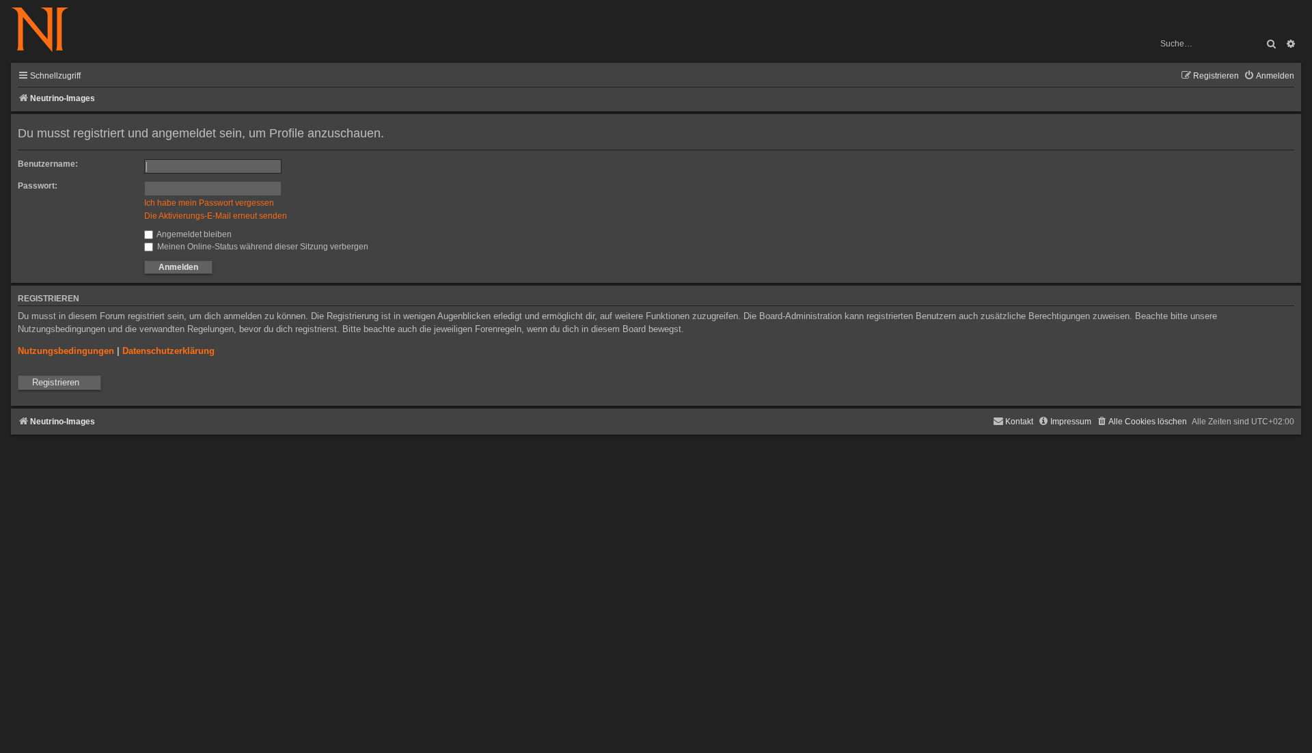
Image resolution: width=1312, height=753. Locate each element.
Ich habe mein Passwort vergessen (209, 203)
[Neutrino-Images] (47, 30)
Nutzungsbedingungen (66, 351)
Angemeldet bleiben (193, 234)
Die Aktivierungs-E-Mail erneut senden (215, 216)
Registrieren (55, 382)
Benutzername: (48, 164)
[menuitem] (1269, 76)
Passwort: (37, 186)
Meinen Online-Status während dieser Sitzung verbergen (261, 246)
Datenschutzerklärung (168, 351)
